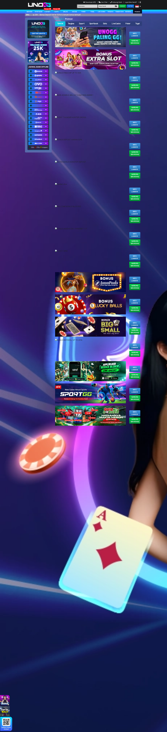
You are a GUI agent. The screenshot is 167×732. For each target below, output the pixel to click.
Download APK (90, 2)
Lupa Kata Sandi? (131, 2)
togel (92, 12)
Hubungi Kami (117, 2)
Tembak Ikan (119, 12)
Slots (57, 12)
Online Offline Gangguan (39, 147)
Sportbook (38, 12)
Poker (83, 12)
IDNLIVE (65, 12)
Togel (137, 24)
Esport (82, 24)
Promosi (137, 12)
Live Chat (103, 2)
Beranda (29, 12)
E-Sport (47, 12)
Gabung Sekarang (135, 42)
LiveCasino (116, 24)
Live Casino (101, 12)
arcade (74, 12)
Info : (28, 15)
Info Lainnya (134, 35)
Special (60, 23)
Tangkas (110, 12)
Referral (128, 12)
